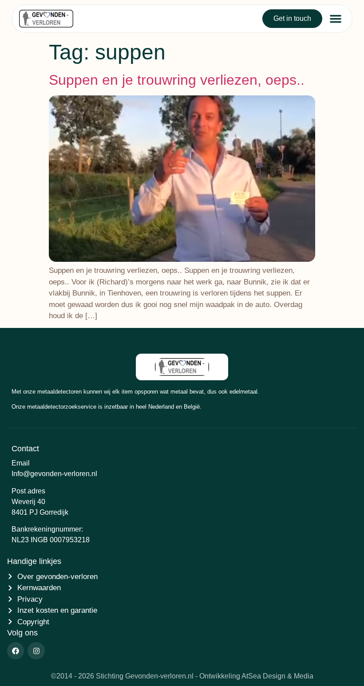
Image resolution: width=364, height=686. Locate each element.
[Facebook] (15, 650)
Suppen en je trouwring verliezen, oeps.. (177, 80)
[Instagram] (36, 650)
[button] (335, 18)
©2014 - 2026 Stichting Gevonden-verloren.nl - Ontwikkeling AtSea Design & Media (182, 676)
